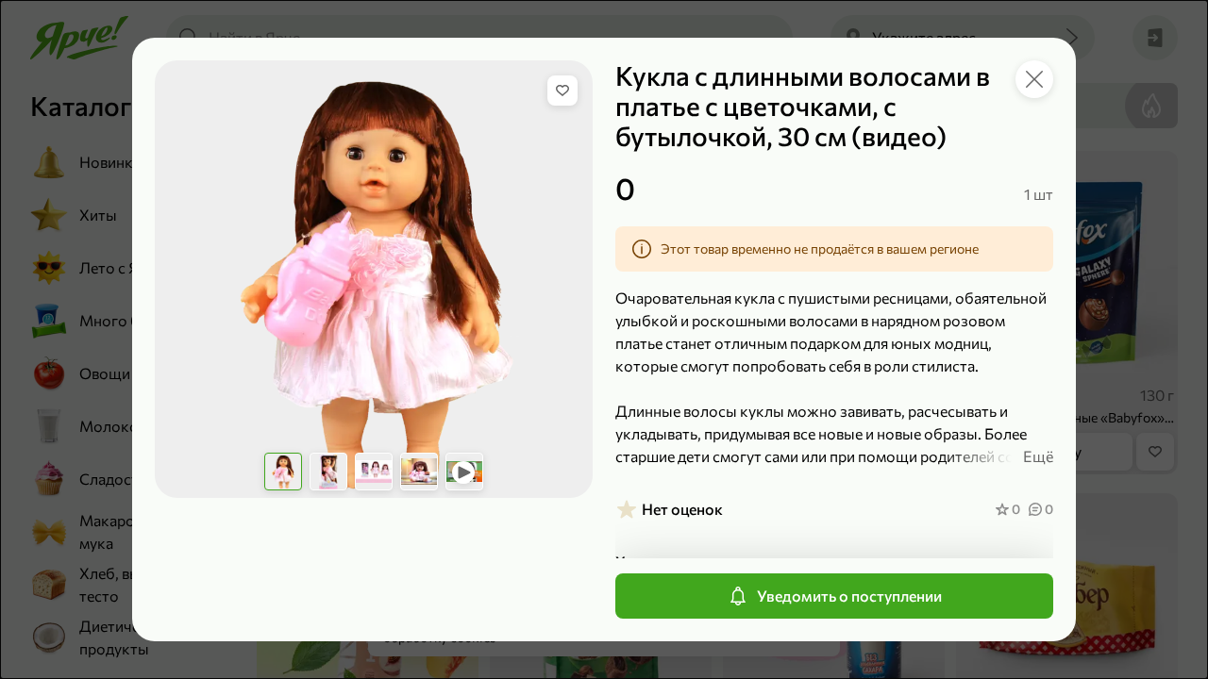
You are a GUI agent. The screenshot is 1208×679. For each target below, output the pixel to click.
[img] (562, 90)
